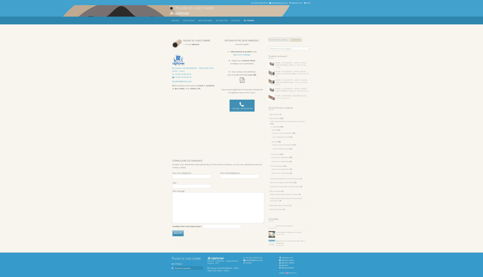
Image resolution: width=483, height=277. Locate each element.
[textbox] (289, 48)
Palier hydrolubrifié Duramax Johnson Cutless (287, 121)
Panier (308, 3)
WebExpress (292, 273)
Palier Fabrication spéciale (279, 205)
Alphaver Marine (287, 263)
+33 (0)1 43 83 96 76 (182, 77)
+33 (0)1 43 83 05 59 (260, 3)
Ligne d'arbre (274, 114)
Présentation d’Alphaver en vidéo (288, 232)
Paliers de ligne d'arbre (194, 7)
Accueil (176, 20)
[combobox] (289, 48)
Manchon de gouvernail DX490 (281, 182)
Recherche (296, 39)
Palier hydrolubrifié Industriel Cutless (284, 194)
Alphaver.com (296, 3)
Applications (205, 20)
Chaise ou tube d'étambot (282, 133)
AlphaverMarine (287, 268)
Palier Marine (274, 118)
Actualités (222, 20)
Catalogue (189, 20)
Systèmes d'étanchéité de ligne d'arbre (285, 186)
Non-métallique (277, 166)
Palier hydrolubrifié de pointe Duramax (285, 178)
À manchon (275, 154)
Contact (235, 20)
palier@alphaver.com (279, 3)
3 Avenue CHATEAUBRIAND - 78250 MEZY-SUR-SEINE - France (223, 269)
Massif (274, 142)
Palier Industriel (275, 191)
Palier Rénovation (276, 209)
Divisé (274, 130)
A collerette (275, 127)
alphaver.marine (287, 260)
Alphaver (284, 265)
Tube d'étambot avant (280, 137)
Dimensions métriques (280, 161)
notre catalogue (244, 54)
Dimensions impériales (280, 157)
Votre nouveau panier (284, 226)
